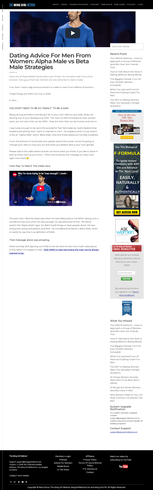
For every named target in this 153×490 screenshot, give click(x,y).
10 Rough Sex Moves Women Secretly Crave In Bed (125, 389)
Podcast (63, 459)
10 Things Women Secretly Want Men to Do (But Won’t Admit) (124, 380)
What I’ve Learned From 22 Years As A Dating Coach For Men (125, 92)
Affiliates (90, 456)
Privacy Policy (90, 459)
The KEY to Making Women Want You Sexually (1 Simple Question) (124, 103)
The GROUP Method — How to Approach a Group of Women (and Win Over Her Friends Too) (126, 63)
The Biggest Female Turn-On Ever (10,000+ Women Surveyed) (125, 82)
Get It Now (127, 137)
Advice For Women (63, 463)
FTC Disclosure (90, 469)
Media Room (63, 466)
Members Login (63, 456)
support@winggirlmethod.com (123, 432)
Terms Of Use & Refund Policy (89, 464)
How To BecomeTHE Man (127, 117)
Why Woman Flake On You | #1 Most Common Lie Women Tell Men (126, 398)
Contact (90, 472)
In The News (63, 469)
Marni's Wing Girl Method (22, 4)
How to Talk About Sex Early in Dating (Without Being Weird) (126, 73)
